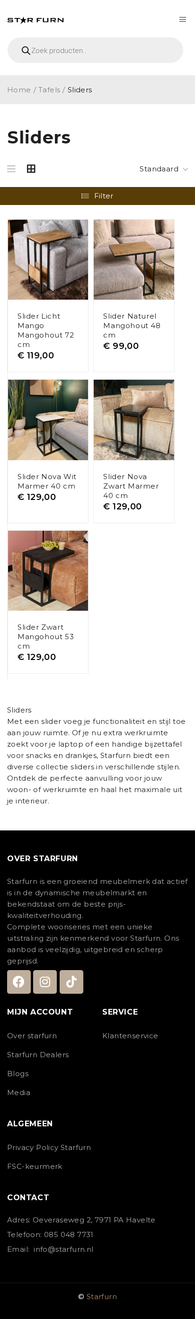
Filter (104, 195)
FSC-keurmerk (34, 1166)
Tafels (49, 89)
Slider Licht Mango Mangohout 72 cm (46, 330)
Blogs (17, 1073)
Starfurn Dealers (38, 1054)
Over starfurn (32, 1035)
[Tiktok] (71, 982)
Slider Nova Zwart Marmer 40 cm (131, 486)
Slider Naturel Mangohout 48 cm (131, 325)
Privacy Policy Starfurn (49, 1147)
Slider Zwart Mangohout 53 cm (46, 637)
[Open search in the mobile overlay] (97, 50)
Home (19, 89)
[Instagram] (45, 982)
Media (18, 1092)
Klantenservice (130, 1035)
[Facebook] (19, 982)
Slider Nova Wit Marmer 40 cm (47, 481)
